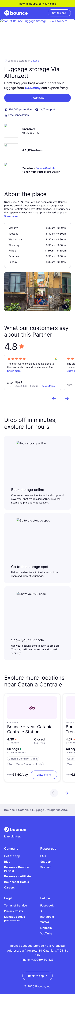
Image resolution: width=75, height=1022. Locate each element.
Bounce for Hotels (16, 882)
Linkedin (46, 928)
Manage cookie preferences (14, 918)
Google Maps (48, 386)
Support (45, 861)
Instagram (47, 916)
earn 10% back (47, 3)
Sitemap (45, 867)
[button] (37, 98)
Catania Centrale (45, 168)
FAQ (43, 856)
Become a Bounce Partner (16, 868)
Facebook (47, 905)
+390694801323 (42, 959)
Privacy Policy (13, 911)
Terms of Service (15, 905)
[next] (67, 399)
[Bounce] (16, 13)
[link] (59, 12)
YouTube (46, 933)
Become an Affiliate (17, 876)
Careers (9, 887)
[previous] (54, 399)
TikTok (45, 922)
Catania (35, 60)
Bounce (9, 810)
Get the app (12, 856)
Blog (7, 861)
